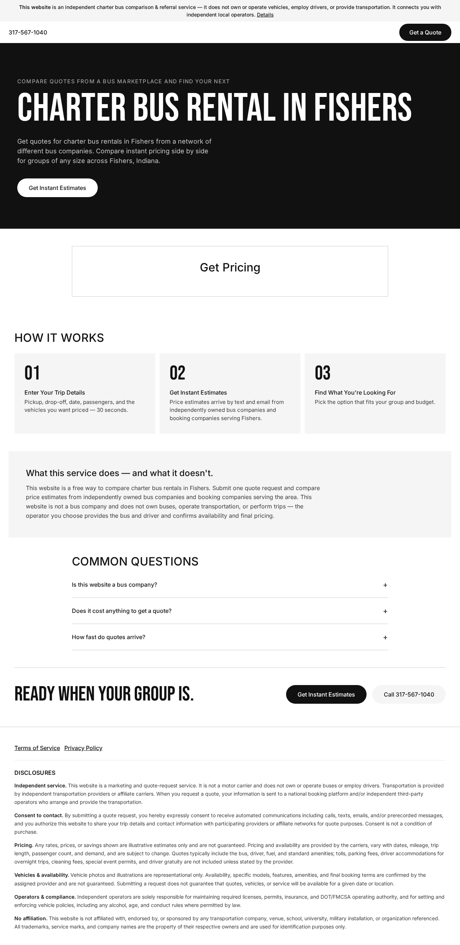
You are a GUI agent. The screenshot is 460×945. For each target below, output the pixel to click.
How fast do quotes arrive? (230, 637)
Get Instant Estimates (57, 187)
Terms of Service (37, 747)
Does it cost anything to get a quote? (230, 610)
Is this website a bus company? (230, 584)
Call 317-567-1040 (409, 694)
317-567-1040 (28, 32)
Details (265, 14)
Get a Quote (425, 32)
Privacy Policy (83, 747)
